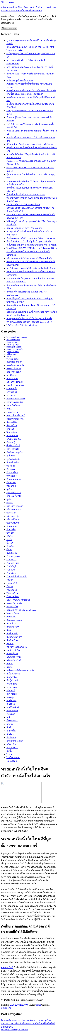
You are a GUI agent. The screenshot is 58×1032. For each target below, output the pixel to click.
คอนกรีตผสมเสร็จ (14, 402)
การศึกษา (11, 375)
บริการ (9, 503)
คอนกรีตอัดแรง (13, 405)
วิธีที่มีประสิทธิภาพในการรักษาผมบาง (24, 228)
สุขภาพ (9, 643)
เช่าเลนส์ (10, 690)
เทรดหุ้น (10, 697)
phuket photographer (15, 349)
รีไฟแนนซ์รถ (12, 596)
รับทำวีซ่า (11, 573)
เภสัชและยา (12, 710)
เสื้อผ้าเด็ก (11, 731)
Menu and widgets (9, 28)
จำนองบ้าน (11, 425)
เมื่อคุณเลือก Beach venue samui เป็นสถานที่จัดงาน (29, 144)
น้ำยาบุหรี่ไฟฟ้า (13, 496)
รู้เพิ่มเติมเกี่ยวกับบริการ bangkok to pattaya (25, 194)
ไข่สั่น (9, 754)
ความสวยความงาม (15, 399)
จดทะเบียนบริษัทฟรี (15, 415)
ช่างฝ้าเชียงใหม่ (13, 439)
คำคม (9, 409)
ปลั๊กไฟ (9, 536)
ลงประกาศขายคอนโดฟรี (18, 600)
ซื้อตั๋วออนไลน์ (13, 445)
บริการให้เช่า (12, 519)
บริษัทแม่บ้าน (12, 523)
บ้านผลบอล (11, 526)
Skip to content (7, 2)
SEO (8, 356)
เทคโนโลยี (11, 694)
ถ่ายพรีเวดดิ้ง (12, 462)
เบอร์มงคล (11, 700)
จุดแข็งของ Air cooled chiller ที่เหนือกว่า (24, 94)
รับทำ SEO (11, 560)
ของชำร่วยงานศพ (14, 382)
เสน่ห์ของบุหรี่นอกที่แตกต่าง (19, 80)
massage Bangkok (14, 347)
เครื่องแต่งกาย (13, 674)
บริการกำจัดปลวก (14, 506)
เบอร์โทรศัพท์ (12, 707)
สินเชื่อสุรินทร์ (13, 640)
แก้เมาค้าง (11, 744)
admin (38, 1005)
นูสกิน (9, 499)
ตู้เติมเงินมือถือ (13, 459)
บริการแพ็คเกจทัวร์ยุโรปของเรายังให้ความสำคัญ (29, 258)
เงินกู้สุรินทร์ (12, 680)
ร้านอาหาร (11, 590)
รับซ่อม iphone (13, 556)
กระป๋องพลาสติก (14, 362)
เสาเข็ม (9, 724)
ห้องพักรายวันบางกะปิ (16, 647)
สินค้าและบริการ (14, 637)
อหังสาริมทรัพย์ (13, 660)
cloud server (11, 342)
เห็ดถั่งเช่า (11, 737)
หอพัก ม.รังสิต (13, 650)
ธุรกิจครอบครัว (13, 492)
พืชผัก (9, 549)
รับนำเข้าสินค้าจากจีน (16, 576)
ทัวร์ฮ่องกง (11, 476)
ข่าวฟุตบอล (11, 392)
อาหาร (9, 664)
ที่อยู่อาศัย (11, 486)
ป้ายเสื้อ (10, 546)
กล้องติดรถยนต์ (13, 372)
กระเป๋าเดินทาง (13, 368)
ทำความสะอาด (13, 479)
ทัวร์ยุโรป (10, 469)
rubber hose (11, 354)
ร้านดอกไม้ (11, 583)
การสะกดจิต (12, 378)
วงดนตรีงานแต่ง (14, 603)
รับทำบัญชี (11, 566)
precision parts (12, 351)
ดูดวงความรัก (12, 449)
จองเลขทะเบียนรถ (15, 419)
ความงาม (11, 395)
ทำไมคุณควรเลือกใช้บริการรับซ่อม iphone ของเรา (30, 322)
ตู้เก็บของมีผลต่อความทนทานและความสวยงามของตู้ (31, 245)
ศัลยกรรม (11, 617)
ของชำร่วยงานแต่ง (15, 385)
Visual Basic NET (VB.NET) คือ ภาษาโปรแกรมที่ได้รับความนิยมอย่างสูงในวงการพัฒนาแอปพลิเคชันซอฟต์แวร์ (31, 251)
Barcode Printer (13, 339)
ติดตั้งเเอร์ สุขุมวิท (14, 452)
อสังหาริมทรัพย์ (13, 657)
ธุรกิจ (9, 489)
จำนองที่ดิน (11, 422)
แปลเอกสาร (12, 747)
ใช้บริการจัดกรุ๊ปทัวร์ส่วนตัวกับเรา (22, 325)
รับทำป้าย (11, 570)
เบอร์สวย (10, 704)
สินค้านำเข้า (12, 633)
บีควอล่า (10, 533)
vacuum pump (12, 359)
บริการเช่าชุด (12, 516)
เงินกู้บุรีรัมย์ (12, 677)
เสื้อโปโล (10, 734)
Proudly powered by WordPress (14, 1030)
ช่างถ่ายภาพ (12, 435)
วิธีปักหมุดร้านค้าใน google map (21, 610)
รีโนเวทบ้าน (12, 593)
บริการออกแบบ (13, 509)
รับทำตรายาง (12, 563)
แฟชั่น (9, 751)
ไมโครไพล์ (11, 761)
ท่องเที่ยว (10, 466)
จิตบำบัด (10, 429)
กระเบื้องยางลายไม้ (15, 365)
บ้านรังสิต (11, 529)
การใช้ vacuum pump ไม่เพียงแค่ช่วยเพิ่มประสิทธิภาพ (31, 268)
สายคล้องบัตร (12, 627)
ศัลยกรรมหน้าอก (14, 620)
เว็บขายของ (12, 721)
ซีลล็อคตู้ (10, 442)
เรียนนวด (10, 714)
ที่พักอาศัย (11, 482)
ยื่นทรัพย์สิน (11, 553)
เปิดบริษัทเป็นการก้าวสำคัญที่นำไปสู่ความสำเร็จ (28, 241)
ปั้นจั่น (9, 539)
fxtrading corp (12, 344)
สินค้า (9, 630)
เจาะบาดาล (11, 687)
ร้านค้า (9, 580)
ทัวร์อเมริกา (12, 472)
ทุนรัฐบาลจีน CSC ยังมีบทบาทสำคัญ (23, 204)
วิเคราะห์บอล (12, 613)
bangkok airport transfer (17, 337)
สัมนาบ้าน (11, 623)
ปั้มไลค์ (9, 543)
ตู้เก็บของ (10, 456)
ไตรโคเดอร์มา (13, 757)
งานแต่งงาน (12, 412)
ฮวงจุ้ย (9, 667)
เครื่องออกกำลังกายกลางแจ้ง (20, 670)
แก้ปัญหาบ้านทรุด (14, 741)
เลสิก (8, 717)
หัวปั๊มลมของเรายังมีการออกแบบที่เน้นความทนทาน (30, 238)
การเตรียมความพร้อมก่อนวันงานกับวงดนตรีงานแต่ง (31, 90)
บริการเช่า (11, 513)
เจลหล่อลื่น (11, 684)
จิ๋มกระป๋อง (11, 432)
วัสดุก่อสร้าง (12, 606)
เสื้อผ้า (9, 727)
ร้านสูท (9, 586)
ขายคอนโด (11, 388)
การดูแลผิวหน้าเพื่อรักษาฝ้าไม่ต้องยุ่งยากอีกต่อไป (29, 318)
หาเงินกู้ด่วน (12, 653)
